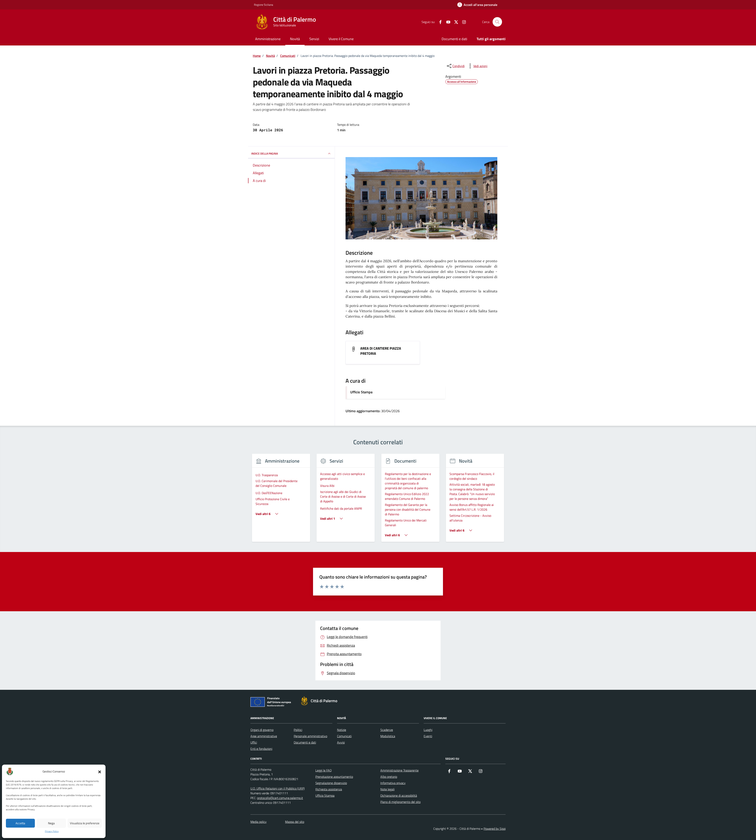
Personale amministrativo (310, 736)
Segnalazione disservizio (331, 783)
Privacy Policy (52, 831)
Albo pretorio (388, 776)
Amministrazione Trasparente (399, 770)
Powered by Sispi (495, 828)
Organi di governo (261, 729)
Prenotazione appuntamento (334, 776)
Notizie (341, 729)
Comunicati (344, 736)
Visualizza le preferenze (84, 823)
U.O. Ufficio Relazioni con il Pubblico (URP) (277, 788)
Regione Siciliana (263, 5)
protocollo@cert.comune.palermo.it (280, 798)
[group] (281, 500)
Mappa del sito (294, 821)
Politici (298, 729)
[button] (100, 771)
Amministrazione (268, 39)
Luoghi (428, 729)
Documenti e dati (454, 39)
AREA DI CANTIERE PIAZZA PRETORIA (380, 351)
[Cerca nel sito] (497, 22)
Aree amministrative (263, 736)
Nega (51, 823)
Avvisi (341, 742)
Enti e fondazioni (261, 748)
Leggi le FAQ (323, 770)
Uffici (253, 742)
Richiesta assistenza (328, 789)
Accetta (20, 823)
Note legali (387, 789)
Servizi (314, 39)
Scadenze (386, 729)
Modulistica (387, 736)
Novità (295, 39)
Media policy (258, 821)
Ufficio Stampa (361, 392)
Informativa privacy (393, 783)
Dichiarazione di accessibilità (398, 795)
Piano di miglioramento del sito (400, 801)
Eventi (428, 736)
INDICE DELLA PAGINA (264, 153)
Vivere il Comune (341, 39)
